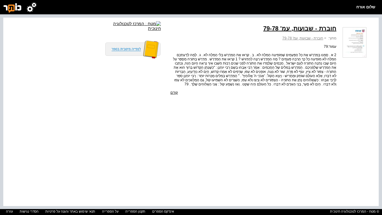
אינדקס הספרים (163, 211)
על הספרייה (110, 211)
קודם (174, 92)
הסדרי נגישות (29, 211)
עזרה (9, 211)
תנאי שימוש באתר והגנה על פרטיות (70, 211)
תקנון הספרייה (135, 211)
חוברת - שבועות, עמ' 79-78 (302, 38)
